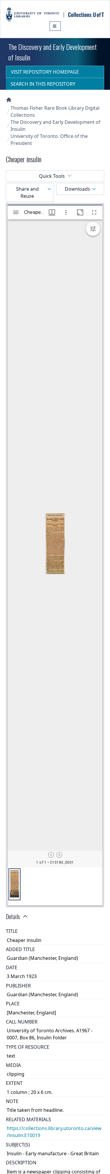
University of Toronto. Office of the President (49, 139)
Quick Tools (52, 176)
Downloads (77, 189)
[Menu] (55, 26)
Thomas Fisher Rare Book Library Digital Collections (55, 111)
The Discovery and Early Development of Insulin (55, 125)
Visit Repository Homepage (45, 72)
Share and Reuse (27, 192)
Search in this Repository (43, 84)
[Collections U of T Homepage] (9, 100)
